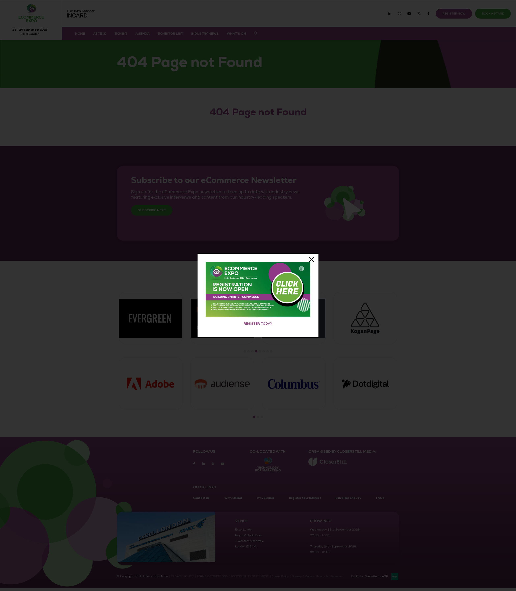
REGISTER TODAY (258, 324)
